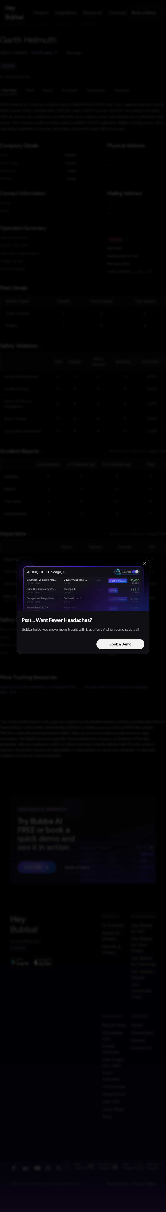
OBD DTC (111, 1101)
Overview (9, 90)
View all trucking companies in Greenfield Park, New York (39, 689)
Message (73, 53)
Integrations (65, 12)
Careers (138, 1040)
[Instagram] (48, 1168)
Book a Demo (144, 12)
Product (41, 12)
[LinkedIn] (25, 1168)
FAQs (107, 1117)
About (136, 1025)
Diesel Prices (114, 1094)
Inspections (96, 90)
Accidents (70, 90)
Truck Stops (113, 1109)
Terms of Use (117, 1184)
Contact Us (141, 1048)
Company (117, 12)
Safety (47, 90)
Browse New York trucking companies (116, 687)
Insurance (122, 90)
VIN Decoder (114, 1086)
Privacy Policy (144, 1184)
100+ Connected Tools (141, 991)
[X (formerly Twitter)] (58, 1168)
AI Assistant (113, 925)
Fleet (30, 90)
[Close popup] (144, 563)
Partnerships (142, 1033)
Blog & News (114, 1025)
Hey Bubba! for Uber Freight (141, 945)
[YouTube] (37, 1168)
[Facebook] (13, 1168)
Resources (92, 12)
